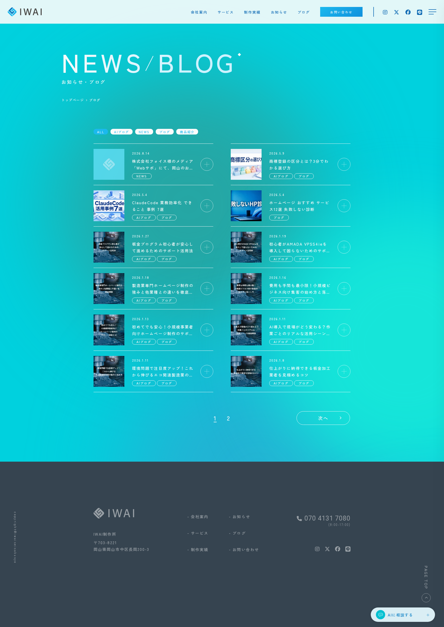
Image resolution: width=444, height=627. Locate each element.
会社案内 (199, 12)
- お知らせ (239, 516)
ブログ (304, 12)
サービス (226, 12)
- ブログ (237, 533)
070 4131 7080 (327, 518)
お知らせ (279, 12)
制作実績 (252, 12)
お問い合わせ (341, 12)
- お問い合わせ (244, 549)
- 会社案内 (198, 516)
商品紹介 (187, 132)
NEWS (144, 132)
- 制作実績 (198, 549)
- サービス (198, 533)
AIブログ (121, 132)
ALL (100, 132)
